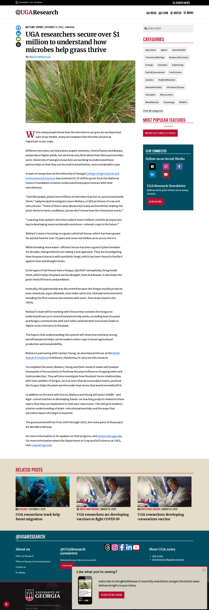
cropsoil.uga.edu (41, 445)
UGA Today (157, 556)
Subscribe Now (111, 594)
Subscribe (155, 201)
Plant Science (36, 27)
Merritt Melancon (40, 56)
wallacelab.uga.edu (110, 436)
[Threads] (18, 44)
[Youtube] (136, 549)
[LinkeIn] (129, 549)
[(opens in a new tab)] (165, 491)
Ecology (23, 509)
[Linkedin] (18, 33)
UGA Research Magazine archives (168, 559)
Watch (177, 13)
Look (165, 13)
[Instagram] (115, 549)
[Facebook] (18, 27)
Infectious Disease (89, 509)
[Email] (18, 38)
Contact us (21, 567)
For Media (20, 572)
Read (153, 13)
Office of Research (25, 556)
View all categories (153, 110)
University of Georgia (47, 595)
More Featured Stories (160, 133)
